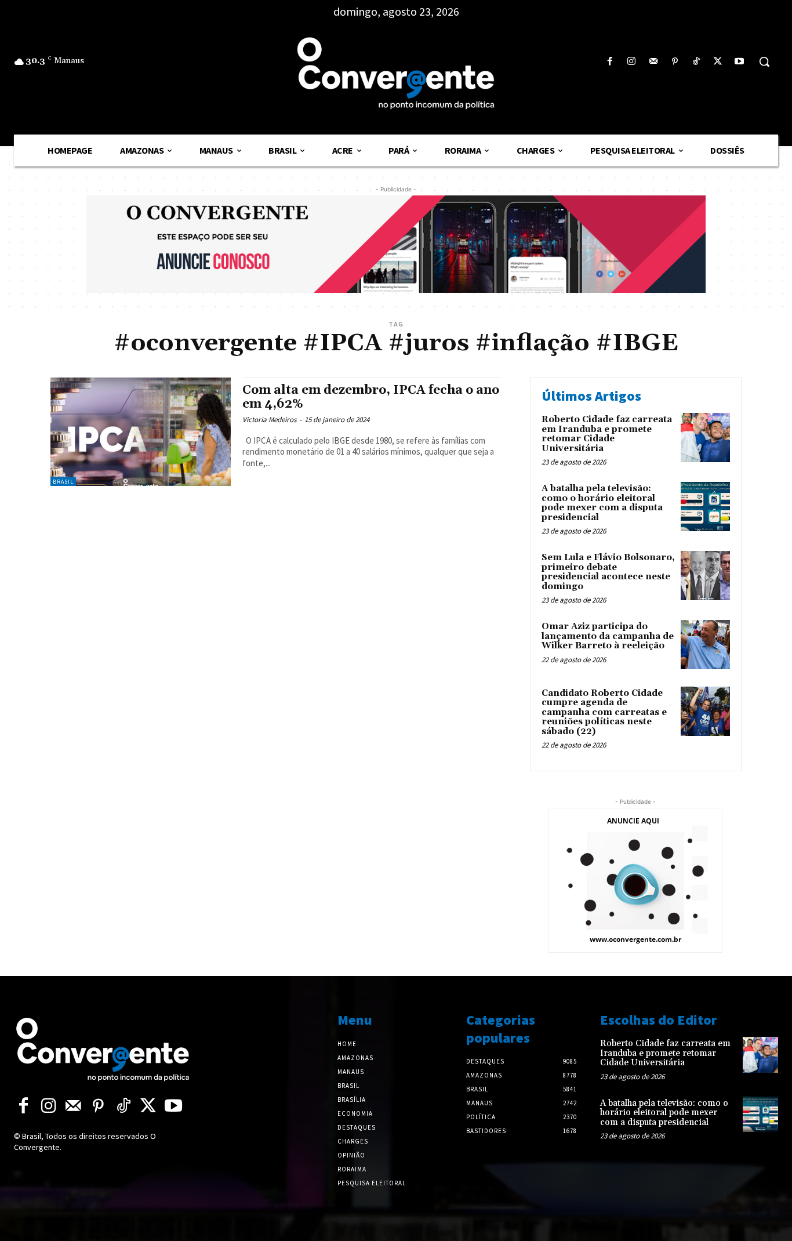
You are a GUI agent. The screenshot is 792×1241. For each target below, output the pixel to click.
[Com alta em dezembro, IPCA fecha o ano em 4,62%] (140, 432)
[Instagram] (632, 62)
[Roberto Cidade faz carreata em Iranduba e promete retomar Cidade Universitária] (705, 437)
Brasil (63, 481)
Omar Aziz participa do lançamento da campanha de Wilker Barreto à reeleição (608, 636)
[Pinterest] (674, 62)
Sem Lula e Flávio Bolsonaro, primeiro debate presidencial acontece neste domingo (608, 572)
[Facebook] (610, 62)
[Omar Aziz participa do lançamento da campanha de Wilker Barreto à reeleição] (705, 644)
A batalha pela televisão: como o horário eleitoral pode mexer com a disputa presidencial (602, 503)
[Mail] (653, 62)
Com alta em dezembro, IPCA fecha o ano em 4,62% (370, 397)
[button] (764, 61)
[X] (718, 62)
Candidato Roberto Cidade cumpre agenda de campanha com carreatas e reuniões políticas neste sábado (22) (604, 712)
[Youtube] (739, 62)
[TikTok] (696, 62)
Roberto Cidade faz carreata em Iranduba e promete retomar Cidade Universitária (607, 434)
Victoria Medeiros (269, 419)
